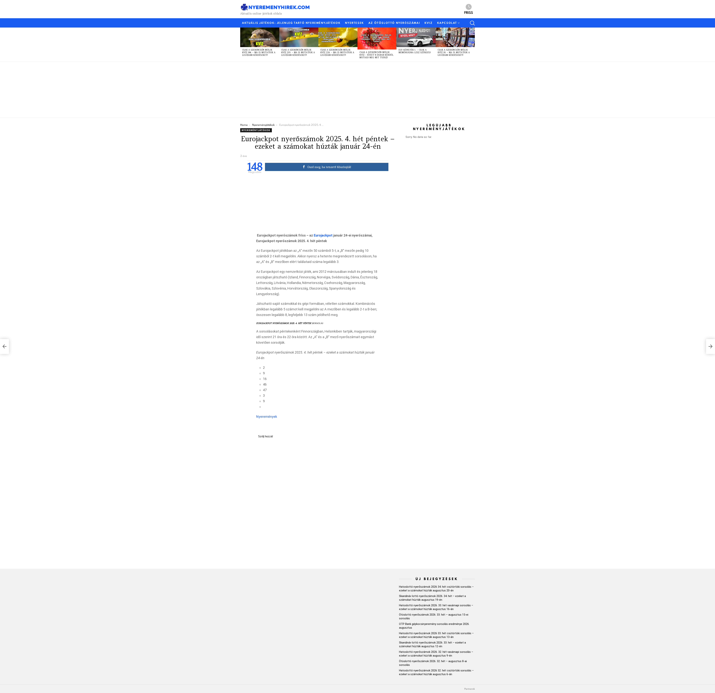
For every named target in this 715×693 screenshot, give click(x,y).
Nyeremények (266, 417)
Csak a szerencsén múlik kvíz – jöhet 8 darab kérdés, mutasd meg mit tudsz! (376, 55)
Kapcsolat (447, 23)
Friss (468, 12)
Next (473, 44)
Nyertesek (354, 23)
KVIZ (429, 23)
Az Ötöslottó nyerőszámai (394, 23)
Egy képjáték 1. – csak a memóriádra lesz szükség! (414, 51)
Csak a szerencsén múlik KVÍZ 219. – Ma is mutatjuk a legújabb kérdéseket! (298, 52)
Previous (242, 44)
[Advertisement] (352, 90)
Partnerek (469, 689)
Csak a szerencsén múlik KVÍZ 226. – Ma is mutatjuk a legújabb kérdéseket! (337, 52)
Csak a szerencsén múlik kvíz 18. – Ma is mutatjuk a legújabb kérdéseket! (454, 52)
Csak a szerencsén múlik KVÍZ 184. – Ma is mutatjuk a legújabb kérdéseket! (258, 52)
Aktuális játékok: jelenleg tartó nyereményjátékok (291, 23)
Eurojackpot (323, 235)
